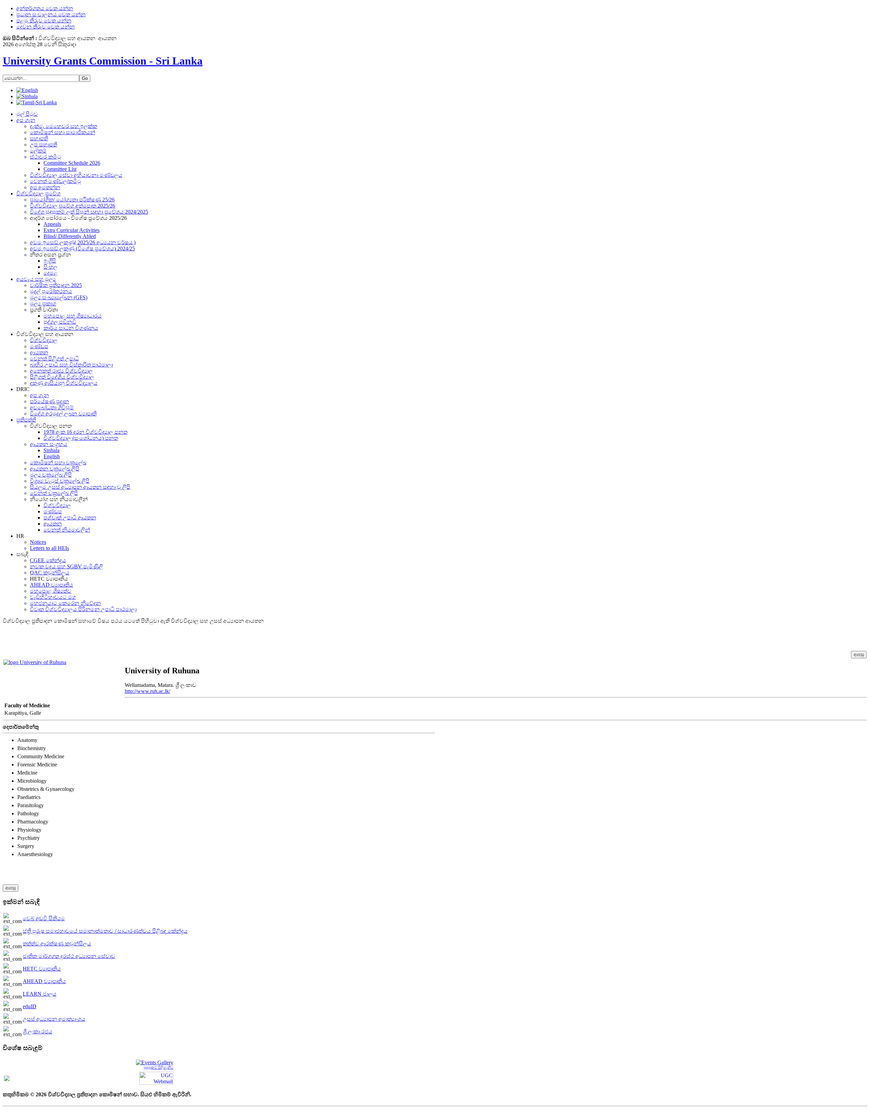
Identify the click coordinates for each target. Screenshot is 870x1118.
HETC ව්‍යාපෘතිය (42, 969)
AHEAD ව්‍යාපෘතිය (44, 981)
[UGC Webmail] (156, 1078)
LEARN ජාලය (39, 994)
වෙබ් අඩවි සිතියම (44, 918)
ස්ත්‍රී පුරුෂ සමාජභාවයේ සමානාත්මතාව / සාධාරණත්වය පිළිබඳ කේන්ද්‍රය (105, 931)
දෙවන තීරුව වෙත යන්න (45, 27)
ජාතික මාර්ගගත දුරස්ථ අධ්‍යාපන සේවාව (69, 956)
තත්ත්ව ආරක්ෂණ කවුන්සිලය (57, 943)
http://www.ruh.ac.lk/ (147, 691)
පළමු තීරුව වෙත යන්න (43, 20)
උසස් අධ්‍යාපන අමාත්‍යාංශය (54, 1019)
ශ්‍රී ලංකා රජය (37, 1031)
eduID (29, 1006)
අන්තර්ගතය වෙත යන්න (44, 8)
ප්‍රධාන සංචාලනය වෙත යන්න (51, 14)
